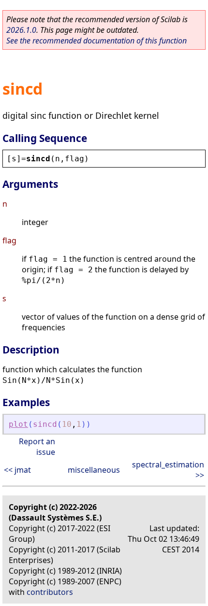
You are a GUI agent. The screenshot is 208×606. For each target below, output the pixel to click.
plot (18, 424)
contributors (50, 592)
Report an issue (37, 446)
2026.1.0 (21, 30)
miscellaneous (94, 470)
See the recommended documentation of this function (96, 40)
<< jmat (17, 470)
